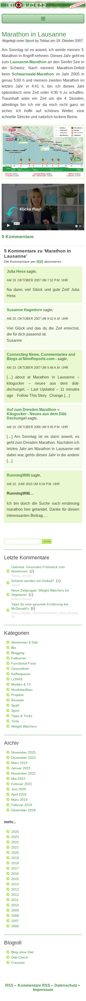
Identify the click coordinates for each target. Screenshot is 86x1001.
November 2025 (23, 752)
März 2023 (19, 763)
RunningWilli (18, 475)
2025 (15, 831)
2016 (15, 873)
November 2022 (23, 773)
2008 (15, 915)
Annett (15, 585)
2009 (15, 910)
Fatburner (18, 658)
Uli (13, 616)
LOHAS (16, 679)
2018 (15, 863)
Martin (15, 613)
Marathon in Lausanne (34, 34)
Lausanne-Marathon (28, 62)
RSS (9, 985)
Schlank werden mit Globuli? (32, 581)
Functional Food (23, 663)
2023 (15, 837)
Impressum (43, 990)
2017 (15, 868)
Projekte (17, 695)
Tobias (15, 575)
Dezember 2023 (23, 758)
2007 (15, 921)
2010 (15, 905)
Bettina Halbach (21, 599)
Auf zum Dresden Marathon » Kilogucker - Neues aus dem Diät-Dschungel (37, 414)
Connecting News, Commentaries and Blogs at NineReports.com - (41, 356)
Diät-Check (19, 957)
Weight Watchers (24, 726)
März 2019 (19, 800)
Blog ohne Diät (22, 952)
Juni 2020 (18, 789)
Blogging (17, 653)
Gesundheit (20, 669)
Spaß (15, 705)
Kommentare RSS (34, 985)
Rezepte (17, 700)
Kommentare (18, 236)
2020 (15, 852)
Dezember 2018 (23, 810)
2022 (15, 842)
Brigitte (25, 613)
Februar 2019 (21, 805)
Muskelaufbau (21, 690)
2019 (15, 858)
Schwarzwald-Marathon (33, 74)
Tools (15, 721)
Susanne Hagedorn (24, 310)
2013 (15, 889)
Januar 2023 (20, 768)
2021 (15, 847)
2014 (15, 884)
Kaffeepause (20, 674)
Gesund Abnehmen (44, 613)
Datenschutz (65, 985)
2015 (15, 879)
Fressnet (18, 962)
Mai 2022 (18, 779)
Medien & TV (21, 684)
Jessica (27, 575)
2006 (15, 926)
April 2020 (19, 794)
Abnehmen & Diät (24, 642)
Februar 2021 (21, 784)
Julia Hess (16, 271)
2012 (15, 894)
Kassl (62, 613)
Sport (29, 40)
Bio (13, 648)
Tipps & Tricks (21, 716)
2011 (15, 900)
